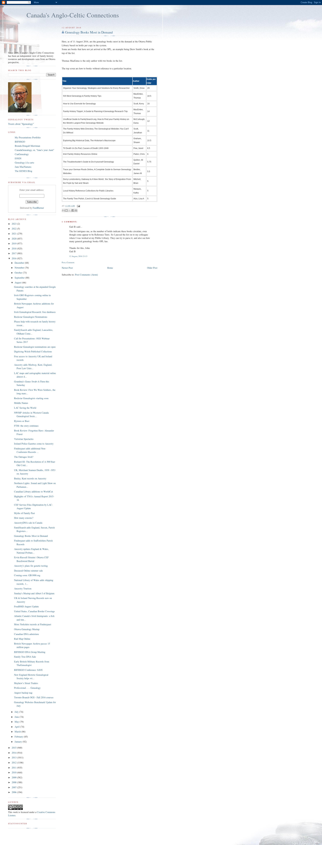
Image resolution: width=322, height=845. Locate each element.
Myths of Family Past (24, 513)
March (18, 731)
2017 (14, 253)
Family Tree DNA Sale (25, 656)
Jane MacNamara (23, 166)
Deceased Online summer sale (28, 570)
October (19, 272)
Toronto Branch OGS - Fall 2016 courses (33, 697)
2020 (14, 238)
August (18, 282)
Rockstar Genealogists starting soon (31, 398)
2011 (14, 767)
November (20, 267)
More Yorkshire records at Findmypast (32, 624)
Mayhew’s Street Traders (26, 683)
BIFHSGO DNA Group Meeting (29, 652)
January (19, 741)
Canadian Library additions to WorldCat (33, 491)
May (17, 721)
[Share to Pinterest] (76, 210)
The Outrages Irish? (23, 456)
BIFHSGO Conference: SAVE (28, 669)
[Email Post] (78, 206)
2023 (14, 223)
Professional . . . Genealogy (27, 687)
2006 (14, 792)
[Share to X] (69, 210)
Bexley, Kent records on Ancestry (30, 478)
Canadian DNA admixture (26, 634)
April (17, 726)
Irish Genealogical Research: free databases (35, 312)
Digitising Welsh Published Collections (33, 351)
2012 (14, 762)
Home (110, 267)
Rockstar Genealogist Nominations (30, 316)
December (20, 262)
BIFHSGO (20, 141)
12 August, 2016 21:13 (78, 256)
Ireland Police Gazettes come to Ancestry (33, 443)
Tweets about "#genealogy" (21, 123)
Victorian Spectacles (24, 439)
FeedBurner (38, 207)
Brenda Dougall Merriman (27, 145)
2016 (14, 258)
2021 (14, 233)
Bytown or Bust (21, 421)
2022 (14, 228)
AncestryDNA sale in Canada (28, 522)
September (20, 277)
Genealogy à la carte (24, 162)
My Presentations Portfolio (28, 137)
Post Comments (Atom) (86, 274)
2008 (14, 782)
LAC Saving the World (25, 407)
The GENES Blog (23, 171)
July (17, 711)
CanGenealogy (22, 154)
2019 (14, 243)
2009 (14, 777)
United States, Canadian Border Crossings (34, 611)
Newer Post (67, 267)
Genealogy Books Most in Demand (89, 32)
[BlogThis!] (66, 210)
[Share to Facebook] (72, 210)
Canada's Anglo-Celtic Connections (72, 15)
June (17, 716)
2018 (14, 248)
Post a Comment (68, 262)
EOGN (18, 158)
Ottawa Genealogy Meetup (26, 629)
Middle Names (21, 402)
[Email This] (63, 210)
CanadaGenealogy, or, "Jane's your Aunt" (34, 150)
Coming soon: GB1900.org (27, 575)
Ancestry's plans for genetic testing (31, 565)
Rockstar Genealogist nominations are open (35, 346)
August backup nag (23, 692)
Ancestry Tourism (22, 588)
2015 (14, 747)
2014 (14, 752)
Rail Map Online (22, 638)
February (19, 736)
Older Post (152, 267)
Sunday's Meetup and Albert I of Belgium (34, 593)
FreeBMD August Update (26, 606)
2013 (14, 757)
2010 (14, 772)
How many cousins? (23, 517)
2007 (14, 787)
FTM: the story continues (26, 425)
